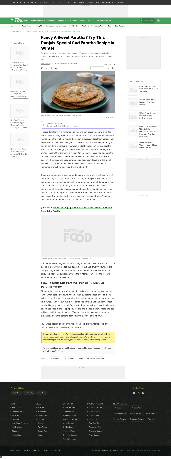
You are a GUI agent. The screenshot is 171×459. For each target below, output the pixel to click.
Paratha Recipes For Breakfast (91, 359)
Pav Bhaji (151, 419)
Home (12, 31)
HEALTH (68, 2)
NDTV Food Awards (103, 20)
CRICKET (46, 2)
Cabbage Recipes (70, 431)
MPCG (114, 2)
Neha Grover (45, 64)
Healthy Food (17, 427)
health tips (68, 348)
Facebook (97, 348)
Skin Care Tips (94, 423)
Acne (40, 435)
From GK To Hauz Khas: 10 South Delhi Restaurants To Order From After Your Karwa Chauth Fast (148, 131)
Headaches (16, 435)
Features (50, 20)
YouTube (59, 351)
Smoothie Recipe (95, 431)
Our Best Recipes (135, 82)
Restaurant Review (98, 26)
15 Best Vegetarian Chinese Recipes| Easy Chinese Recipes (148, 144)
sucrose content (71, 189)
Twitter (48, 351)
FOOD (53, 2)
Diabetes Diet (17, 411)
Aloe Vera (41, 407)
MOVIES (38, 2)
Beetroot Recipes (70, 435)
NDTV (13, 2)
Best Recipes (120, 26)
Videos (82, 20)
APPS (97, 2)
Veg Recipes (67, 404)
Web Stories (72, 20)
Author (46, 450)
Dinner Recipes (69, 407)
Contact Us (56, 450)
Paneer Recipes (69, 415)
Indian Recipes (120, 404)
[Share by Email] (108, 68)
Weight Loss (16, 393)
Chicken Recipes (120, 408)
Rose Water (42, 411)
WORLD (19, 2)
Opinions (49, 26)
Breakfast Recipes (137, 419)
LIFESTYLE (60, 2)
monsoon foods (37, 20)
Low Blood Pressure (20, 423)
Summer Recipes (95, 407)
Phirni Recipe (94, 435)
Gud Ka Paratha (69, 359)
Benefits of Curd (95, 419)
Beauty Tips (42, 431)
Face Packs (42, 427)
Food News (26, 26)
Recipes (61, 20)
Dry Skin (41, 419)
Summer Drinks (94, 415)
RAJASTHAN (106, 2)
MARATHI (121, 2)
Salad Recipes (68, 411)
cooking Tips (38, 26)
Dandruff (41, 423)
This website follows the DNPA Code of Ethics (107, 450)
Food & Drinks (74, 26)
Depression (16, 419)
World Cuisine (61, 26)
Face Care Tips (95, 427)
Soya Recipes (68, 423)
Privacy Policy (15, 450)
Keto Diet (15, 415)
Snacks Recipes (69, 439)
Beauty (40, 404)
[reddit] (56, 68)
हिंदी (32, 2)
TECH (75, 2)
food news (58, 348)
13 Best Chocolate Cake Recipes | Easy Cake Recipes (148, 102)
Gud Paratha (54, 359)
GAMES (81, 2)
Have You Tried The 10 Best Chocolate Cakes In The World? (148, 88)
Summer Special (95, 404)
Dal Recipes (68, 427)
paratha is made (52, 291)
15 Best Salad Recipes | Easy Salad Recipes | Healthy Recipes (148, 115)
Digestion (15, 431)
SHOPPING (90, 2)
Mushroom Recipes (70, 419)
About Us (27, 450)
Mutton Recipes (120, 413)
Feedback (37, 450)
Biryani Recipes (136, 413)
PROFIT (26, 2)
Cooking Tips (29, 393)
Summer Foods (94, 411)
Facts (110, 26)
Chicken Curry (136, 408)
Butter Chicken (152, 413)
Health (90, 20)
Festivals (85, 26)
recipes (80, 348)
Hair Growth (42, 415)
